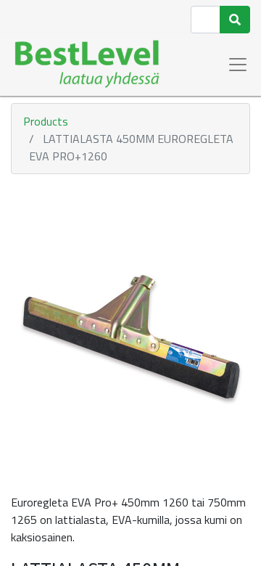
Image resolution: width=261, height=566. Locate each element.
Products (45, 121)
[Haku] (235, 19)
